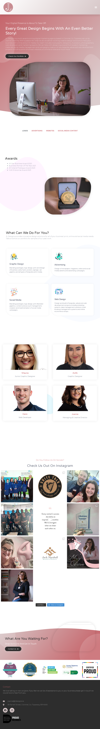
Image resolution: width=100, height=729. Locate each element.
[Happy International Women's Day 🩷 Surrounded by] (17, 519)
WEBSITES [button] (50, 131)
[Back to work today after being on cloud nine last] (83, 486)
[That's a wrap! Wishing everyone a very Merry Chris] (83, 552)
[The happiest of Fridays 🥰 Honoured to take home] (83, 519)
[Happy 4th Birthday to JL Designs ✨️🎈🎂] (17, 552)
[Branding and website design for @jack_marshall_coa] (50, 552)
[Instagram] (12, 710)
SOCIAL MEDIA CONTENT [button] (68, 131)
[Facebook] (5, 710)
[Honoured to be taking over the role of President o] (17, 585)
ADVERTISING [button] (37, 131)
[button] (96, 7)
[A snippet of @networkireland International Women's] (50, 519)
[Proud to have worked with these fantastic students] (17, 486)
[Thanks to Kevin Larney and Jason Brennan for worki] (50, 486)
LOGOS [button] (25, 131)
